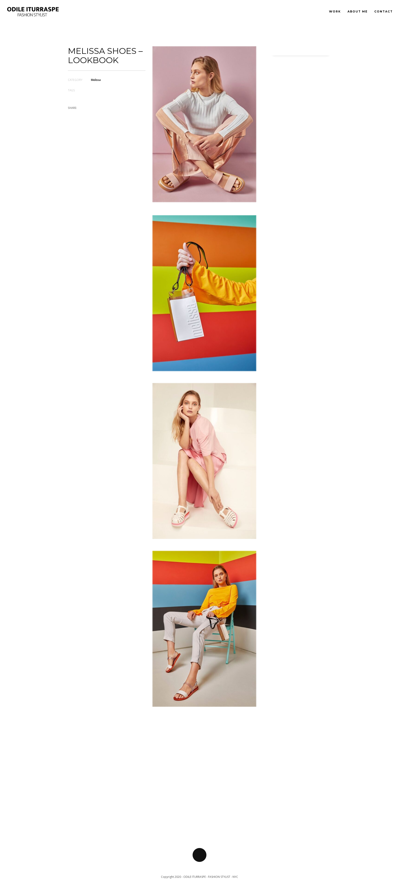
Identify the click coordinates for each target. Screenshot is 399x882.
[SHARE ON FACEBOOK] (79, 114)
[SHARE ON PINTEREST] (95, 114)
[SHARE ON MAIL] (103, 114)
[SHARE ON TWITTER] (71, 114)
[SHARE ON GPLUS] (87, 114)
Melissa (96, 80)
